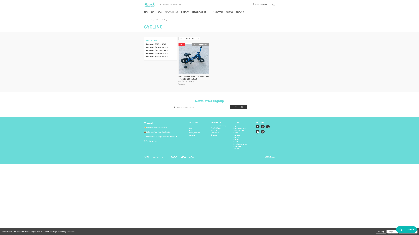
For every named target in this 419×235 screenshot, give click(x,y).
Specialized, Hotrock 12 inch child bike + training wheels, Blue (193, 78)
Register (264, 4)
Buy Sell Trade (217, 12)
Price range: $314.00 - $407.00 (157, 53)
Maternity (185, 12)
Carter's (236, 139)
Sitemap (214, 135)
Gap (235, 126)
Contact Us (240, 12)
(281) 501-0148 (151, 141)
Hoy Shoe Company (240, 144)
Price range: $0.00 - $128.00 (156, 44)
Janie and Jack (239, 130)
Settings (381, 231)
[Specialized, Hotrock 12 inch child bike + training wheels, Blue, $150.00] (194, 59)
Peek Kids (237, 142)
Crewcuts (237, 135)
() (274, 4)
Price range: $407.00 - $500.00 (157, 57)
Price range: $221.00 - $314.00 (157, 50)
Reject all (392, 231)
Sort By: (182, 38)
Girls (160, 12)
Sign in (257, 4)
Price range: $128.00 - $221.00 (157, 47)
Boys (153, 12)
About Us (229, 12)
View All (236, 149)
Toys (146, 12)
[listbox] (192, 38)
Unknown (237, 137)
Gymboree (237, 146)
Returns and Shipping (200, 12)
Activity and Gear (171, 12)
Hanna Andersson (240, 128)
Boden (236, 133)
